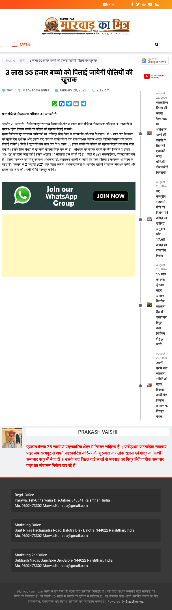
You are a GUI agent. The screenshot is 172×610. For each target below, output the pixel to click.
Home (10, 60)
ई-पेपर (110, 4)
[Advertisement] (68, 245)
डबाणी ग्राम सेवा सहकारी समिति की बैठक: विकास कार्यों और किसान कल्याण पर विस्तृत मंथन (162, 390)
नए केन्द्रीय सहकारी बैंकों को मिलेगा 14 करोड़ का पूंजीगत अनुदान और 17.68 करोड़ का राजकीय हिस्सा (162, 223)
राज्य (22, 60)
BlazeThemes (134, 601)
